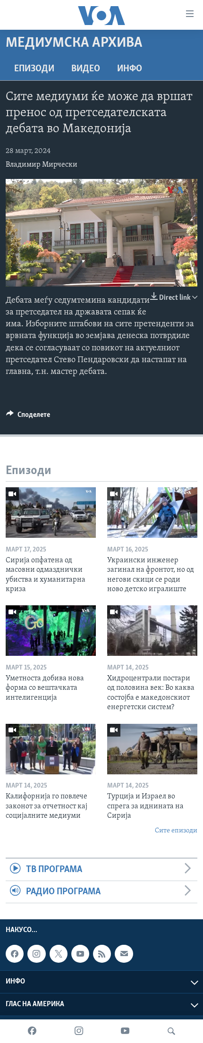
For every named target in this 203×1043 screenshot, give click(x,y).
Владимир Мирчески (41, 165)
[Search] (171, 1031)
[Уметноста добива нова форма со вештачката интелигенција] (51, 630)
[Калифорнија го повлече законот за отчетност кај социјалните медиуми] (51, 749)
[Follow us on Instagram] (36, 954)
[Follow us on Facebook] (15, 954)
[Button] (28, 417)
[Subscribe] (124, 954)
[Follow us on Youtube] (80, 954)
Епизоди (34, 69)
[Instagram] (78, 1031)
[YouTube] (125, 1031)
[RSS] (102, 954)
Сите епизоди (176, 830)
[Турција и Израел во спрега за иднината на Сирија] (152, 749)
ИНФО (129, 69)
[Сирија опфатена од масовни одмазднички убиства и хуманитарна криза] (51, 512)
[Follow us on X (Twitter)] (59, 954)
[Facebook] (32, 1031)
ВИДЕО (85, 69)
